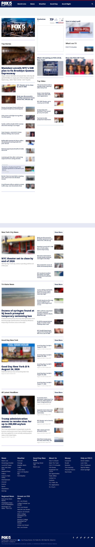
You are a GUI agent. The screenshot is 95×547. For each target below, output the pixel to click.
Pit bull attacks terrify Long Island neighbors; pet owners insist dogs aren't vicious (45, 302)
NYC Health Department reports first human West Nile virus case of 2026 (44, 332)
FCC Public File (53, 482)
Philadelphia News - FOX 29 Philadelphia (7, 503)
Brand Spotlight (85, 470)
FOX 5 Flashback (86, 465)
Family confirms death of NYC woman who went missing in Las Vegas (12, 124)
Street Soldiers (85, 461)
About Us (53, 458)
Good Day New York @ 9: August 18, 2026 (44, 374)
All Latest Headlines (9, 392)
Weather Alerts (21, 465)
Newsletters (5, 489)
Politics (3, 473)
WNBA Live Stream (23, 525)
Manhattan (41, 19)
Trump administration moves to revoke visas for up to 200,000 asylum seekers (16, 422)
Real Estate (68, 472)
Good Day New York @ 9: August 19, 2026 (44, 364)
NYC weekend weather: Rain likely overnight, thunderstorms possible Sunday (44, 275)
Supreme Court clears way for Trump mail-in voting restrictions (45, 411)
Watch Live (4, 461)
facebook (73, 537)
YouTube (84, 537)
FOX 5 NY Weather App (23, 472)
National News (5, 471)
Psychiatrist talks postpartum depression (44, 118)
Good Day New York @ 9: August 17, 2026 (44, 383)
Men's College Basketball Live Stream (21, 515)
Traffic (19, 467)
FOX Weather (21, 476)
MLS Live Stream (22, 527)
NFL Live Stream (22, 501)
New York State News (6, 468)
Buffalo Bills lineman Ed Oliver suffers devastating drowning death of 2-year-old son (12, 142)
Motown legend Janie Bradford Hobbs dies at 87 (12, 149)
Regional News (7, 496)
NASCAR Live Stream (23, 509)
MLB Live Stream (22, 507)
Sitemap (3, 491)
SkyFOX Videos (85, 467)
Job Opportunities (54, 473)
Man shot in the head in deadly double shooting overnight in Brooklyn (44, 257)
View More (59, 232)
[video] (58, 86)
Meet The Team (54, 463)
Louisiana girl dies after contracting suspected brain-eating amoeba (12, 157)
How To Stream (54, 461)
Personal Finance (70, 470)
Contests (51, 480)
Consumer (68, 461)
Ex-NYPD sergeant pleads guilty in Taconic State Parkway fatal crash (44, 323)
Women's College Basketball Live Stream (22, 521)
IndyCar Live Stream (23, 512)
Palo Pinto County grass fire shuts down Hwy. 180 (44, 439)
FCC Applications (54, 485)
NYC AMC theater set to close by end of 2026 (44, 102)
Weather (21, 458)
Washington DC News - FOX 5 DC (6, 507)
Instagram (77, 537)
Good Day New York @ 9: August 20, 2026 (44, 355)
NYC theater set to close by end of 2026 (25, 86)
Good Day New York (9, 340)
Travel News (21, 470)
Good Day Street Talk (38, 464)
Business (67, 465)
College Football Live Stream (23, 504)
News (3, 458)
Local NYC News (6, 465)
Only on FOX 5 (86, 458)
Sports (3, 486)
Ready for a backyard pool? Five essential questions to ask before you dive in (13, 168)
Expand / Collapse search (92, 4)
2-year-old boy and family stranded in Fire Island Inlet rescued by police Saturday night (44, 292)
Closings (19, 463)
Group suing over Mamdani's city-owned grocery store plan (44, 111)
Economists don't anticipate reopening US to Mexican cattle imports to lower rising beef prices (45, 400)
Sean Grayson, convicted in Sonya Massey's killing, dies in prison (11, 132)
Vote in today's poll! (73, 21)
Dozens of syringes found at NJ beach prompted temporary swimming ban (12, 108)
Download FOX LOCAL (53, 470)
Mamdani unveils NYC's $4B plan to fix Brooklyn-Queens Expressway (17, 70)
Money (68, 458)
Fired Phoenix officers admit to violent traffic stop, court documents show (12, 185)
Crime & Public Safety (5, 476)
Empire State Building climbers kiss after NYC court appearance (44, 94)
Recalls (67, 463)
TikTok (80, 537)
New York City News (9, 232)
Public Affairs (53, 476)
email (92, 537)
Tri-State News (7, 284)
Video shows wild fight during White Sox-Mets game (12, 116)
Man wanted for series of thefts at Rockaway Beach (44, 265)
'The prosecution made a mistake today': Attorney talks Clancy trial (44, 86)
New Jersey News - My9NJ (7, 499)
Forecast (20, 461)
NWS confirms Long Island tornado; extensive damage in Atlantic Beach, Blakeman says (45, 313)
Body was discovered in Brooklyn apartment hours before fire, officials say (26, 97)
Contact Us (52, 478)
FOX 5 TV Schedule (71, 47)
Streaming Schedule (7, 463)
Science (3, 484)
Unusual (3, 482)
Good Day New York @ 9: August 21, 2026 (44, 346)
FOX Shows (52, 467)
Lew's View (84, 463)
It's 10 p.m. (52, 487)
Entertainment (5, 480)
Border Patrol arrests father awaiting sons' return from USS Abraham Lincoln (12, 177)
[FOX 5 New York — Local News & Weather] (7, 4)
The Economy (69, 467)
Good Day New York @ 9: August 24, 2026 (15, 368)
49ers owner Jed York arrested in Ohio (43, 430)
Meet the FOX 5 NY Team (75, 58)
